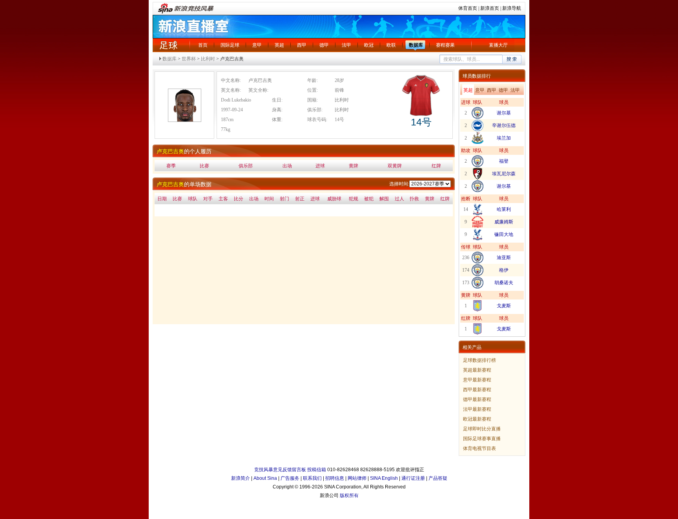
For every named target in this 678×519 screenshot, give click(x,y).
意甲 (257, 45)
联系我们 (312, 478)
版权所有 (349, 495)
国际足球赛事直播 (482, 438)
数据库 (416, 45)
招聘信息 (334, 478)
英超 (279, 45)
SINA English (384, 478)
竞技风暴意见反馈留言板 (280, 469)
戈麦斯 (504, 305)
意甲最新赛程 (477, 380)
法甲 (346, 45)
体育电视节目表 (479, 448)
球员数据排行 (477, 76)
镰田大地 (503, 234)
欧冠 (369, 45)
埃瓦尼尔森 (504, 173)
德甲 (324, 45)
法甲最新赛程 (477, 409)
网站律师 (357, 478)
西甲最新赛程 (477, 389)
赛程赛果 (445, 45)
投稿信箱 (316, 469)
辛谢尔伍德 (504, 125)
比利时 (208, 59)
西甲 (301, 45)
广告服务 (290, 478)
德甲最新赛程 (477, 399)
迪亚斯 (504, 257)
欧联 (391, 45)
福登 (503, 161)
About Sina (265, 478)
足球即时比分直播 (482, 429)
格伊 (503, 270)
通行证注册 (413, 478)
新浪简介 (240, 478)
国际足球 (230, 45)
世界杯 (189, 59)
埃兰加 (504, 138)
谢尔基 (504, 113)
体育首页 (467, 8)
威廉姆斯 (503, 222)
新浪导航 (511, 8)
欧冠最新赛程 (477, 419)
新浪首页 (489, 8)
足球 (168, 45)
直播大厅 (498, 45)
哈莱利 (504, 209)
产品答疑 (437, 478)
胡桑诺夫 (503, 282)
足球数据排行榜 (479, 360)
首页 (203, 45)
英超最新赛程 (477, 370)
